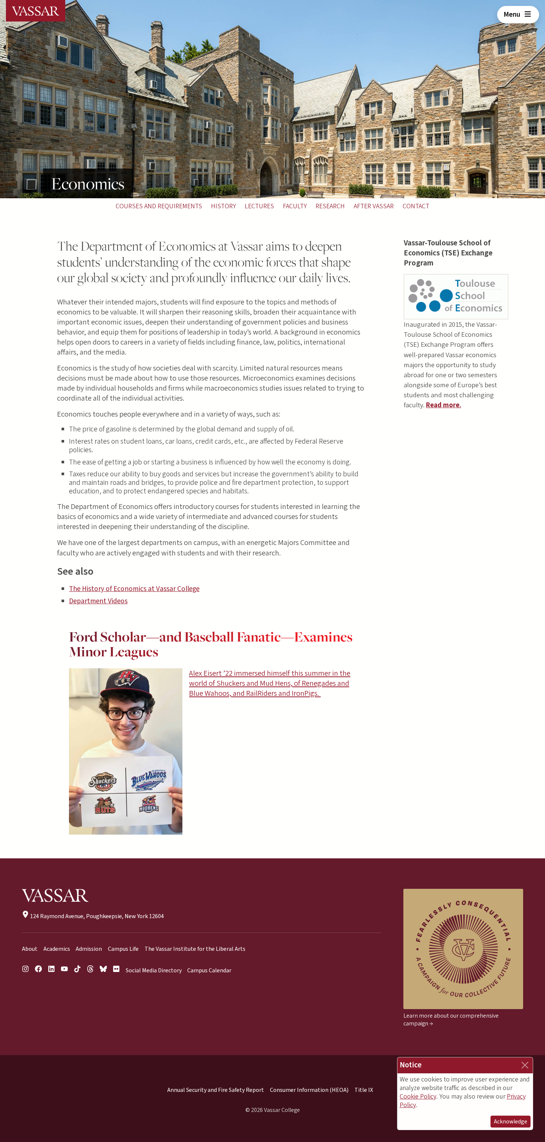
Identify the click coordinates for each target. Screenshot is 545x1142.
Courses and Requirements (159, 206)
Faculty (295, 206)
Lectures (259, 206)
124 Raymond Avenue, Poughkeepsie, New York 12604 (96, 916)
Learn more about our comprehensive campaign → (451, 1020)
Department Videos (98, 601)
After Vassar (374, 206)
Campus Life (123, 949)
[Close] (525, 1065)
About (29, 949)
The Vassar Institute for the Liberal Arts (195, 949)
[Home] (35, 11)
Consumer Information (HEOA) (309, 1090)
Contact (416, 206)
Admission (89, 949)
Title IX (363, 1090)
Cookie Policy (418, 1096)
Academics (56, 949)
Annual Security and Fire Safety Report (215, 1090)
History (223, 206)
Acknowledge (510, 1121)
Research (330, 206)
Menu (512, 14)
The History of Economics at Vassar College (134, 589)
